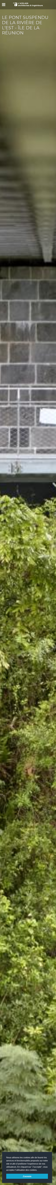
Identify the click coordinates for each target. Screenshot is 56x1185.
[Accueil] (28, 5)
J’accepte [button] (27, 1176)
